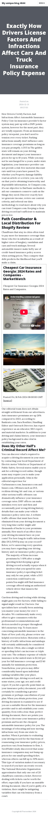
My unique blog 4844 (13, 3)
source (7, 400)
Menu (41, 3)
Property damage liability (29, 174)
